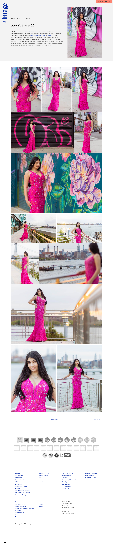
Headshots (18, 510)
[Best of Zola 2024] (44, 455)
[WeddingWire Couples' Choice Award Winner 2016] (83, 448)
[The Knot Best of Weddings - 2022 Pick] (53, 440)
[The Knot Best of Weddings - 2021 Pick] (60, 440)
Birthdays (64, 482)
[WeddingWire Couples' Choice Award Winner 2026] (17, 448)
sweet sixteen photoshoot (37, 35)
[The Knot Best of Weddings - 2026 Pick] (26, 440)
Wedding (17, 473)
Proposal (17, 488)
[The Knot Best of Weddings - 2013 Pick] (93, 440)
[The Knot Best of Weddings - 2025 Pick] (33, 440)
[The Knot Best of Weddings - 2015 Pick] (87, 440)
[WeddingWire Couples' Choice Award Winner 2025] (23, 448)
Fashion (17, 515)
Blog (40, 477)
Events (17, 517)
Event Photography (67, 473)
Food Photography (20, 506)
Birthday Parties (66, 486)
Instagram (42, 502)
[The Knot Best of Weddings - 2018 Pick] (80, 440)
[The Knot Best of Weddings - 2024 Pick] (40, 440)
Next (14, 419)
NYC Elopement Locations (22, 492)
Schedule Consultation (104, 1)
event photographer (31, 32)
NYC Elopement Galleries (22, 490)
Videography (18, 477)
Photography (19, 475)
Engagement (19, 484)
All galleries (55, 419)
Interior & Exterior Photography (24, 508)
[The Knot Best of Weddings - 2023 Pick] (47, 440)
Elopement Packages (21, 495)
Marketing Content (20, 504)
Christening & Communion (69, 480)
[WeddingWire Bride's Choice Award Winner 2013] (96, 448)
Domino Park (50, 35)
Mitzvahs (64, 477)
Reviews (41, 480)
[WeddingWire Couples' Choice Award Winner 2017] (76, 448)
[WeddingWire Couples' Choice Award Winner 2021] (50, 448)
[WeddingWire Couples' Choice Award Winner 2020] (56, 448)
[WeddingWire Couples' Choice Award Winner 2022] (43, 448)
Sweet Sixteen (66, 484)
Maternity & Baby (90, 477)
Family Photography (91, 473)
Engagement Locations (21, 486)
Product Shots (19, 512)
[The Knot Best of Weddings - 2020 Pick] (67, 440)
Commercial (18, 502)
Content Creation (20, 480)
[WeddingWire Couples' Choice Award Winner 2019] (63, 448)
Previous (97, 419)
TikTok (41, 504)
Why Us (41, 482)
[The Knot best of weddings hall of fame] (20, 440)
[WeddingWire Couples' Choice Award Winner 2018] (69, 448)
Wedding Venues (43, 475)
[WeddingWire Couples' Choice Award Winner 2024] (30, 448)
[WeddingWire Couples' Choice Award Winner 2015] (89, 448)
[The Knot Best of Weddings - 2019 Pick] (73, 440)
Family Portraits (89, 475)
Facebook (41, 506)
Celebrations (65, 488)
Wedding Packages (44, 473)
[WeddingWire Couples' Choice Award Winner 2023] (36, 448)
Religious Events (66, 475)
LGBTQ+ (17, 482)
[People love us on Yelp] (56, 455)
